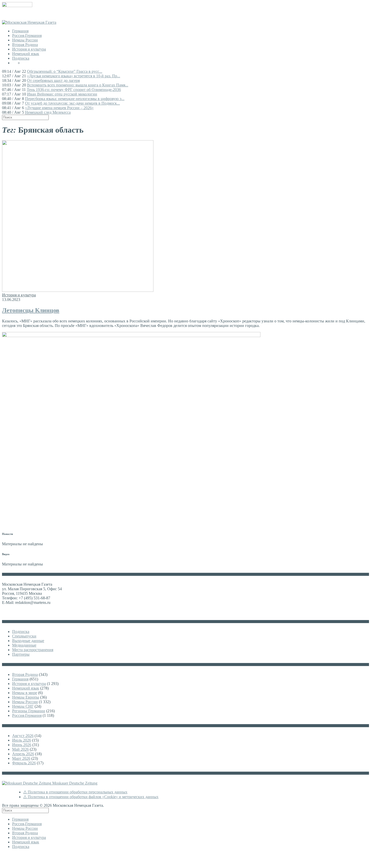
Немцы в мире (24, 693)
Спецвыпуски (24, 636)
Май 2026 (20, 749)
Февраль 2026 (24, 763)
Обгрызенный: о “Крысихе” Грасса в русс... (64, 71)
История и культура (29, 49)
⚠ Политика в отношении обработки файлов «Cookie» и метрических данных (90, 797)
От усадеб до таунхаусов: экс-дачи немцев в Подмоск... (72, 103)
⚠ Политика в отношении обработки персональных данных (75, 792)
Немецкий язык (25, 54)
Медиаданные (24, 645)
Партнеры (21, 654)
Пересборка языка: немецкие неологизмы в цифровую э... (74, 99)
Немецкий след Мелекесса (48, 112)
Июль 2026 (21, 740)
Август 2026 (23, 735)
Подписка (20, 58)
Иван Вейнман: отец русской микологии (62, 94)
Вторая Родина (25, 44)
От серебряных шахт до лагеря (53, 80)
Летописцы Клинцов (30, 310)
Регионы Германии (28, 711)
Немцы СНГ (23, 706)
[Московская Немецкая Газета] (29, 22)
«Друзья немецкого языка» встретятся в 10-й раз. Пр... (73, 76)
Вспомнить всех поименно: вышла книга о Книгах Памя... (77, 85)
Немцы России (25, 40)
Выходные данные (28, 640)
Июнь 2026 (21, 745)
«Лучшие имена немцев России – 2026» (59, 108)
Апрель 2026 (23, 754)
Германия (20, 31)
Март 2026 (21, 758)
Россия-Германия (27, 35)
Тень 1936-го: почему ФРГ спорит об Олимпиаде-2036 (74, 89)
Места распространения (32, 650)
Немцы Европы (25, 697)
